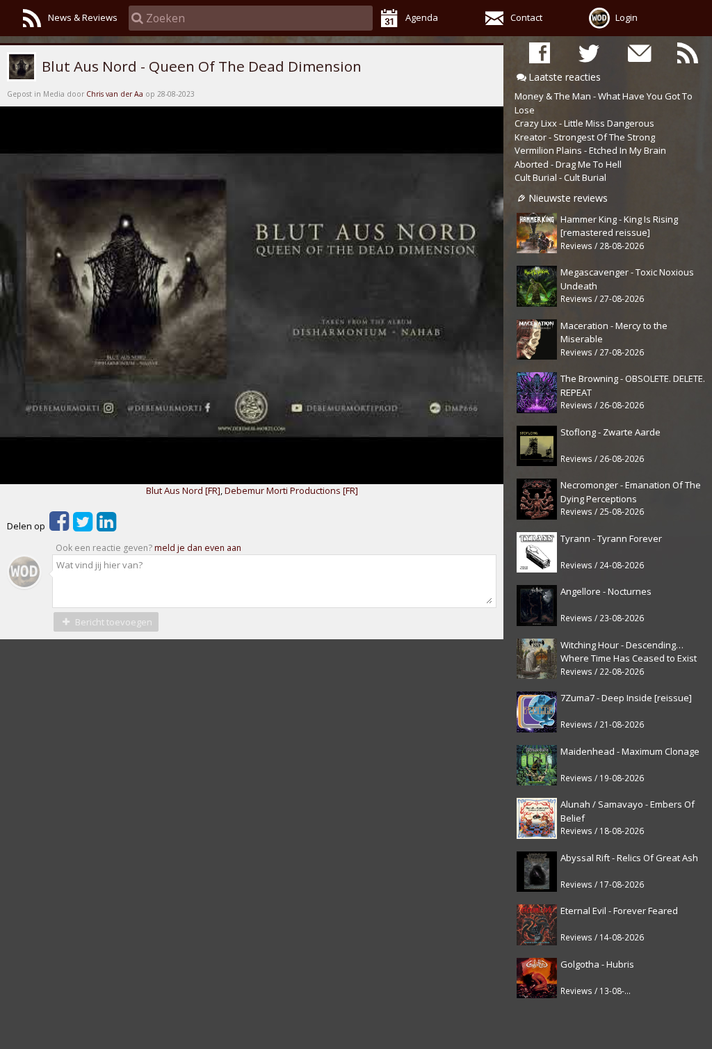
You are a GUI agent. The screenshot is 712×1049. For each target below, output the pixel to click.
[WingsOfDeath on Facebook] (539, 52)
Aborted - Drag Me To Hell (568, 164)
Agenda (421, 17)
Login (626, 17)
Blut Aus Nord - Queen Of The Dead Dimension (200, 66)
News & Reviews (83, 17)
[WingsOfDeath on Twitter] (589, 52)
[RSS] (687, 52)
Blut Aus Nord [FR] (183, 490)
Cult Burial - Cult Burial (560, 177)
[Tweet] (83, 526)
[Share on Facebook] (59, 526)
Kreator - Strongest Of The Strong (585, 137)
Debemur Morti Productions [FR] (291, 490)
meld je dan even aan (197, 548)
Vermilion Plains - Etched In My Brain (590, 150)
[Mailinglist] (638, 52)
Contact (526, 17)
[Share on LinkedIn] (106, 526)
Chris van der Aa (114, 94)
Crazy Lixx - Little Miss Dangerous (584, 123)
